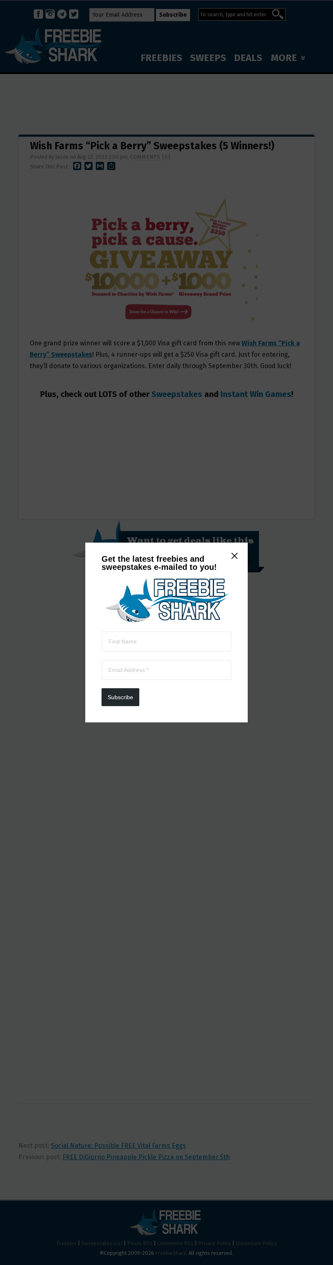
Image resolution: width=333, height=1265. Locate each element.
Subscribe (120, 697)
